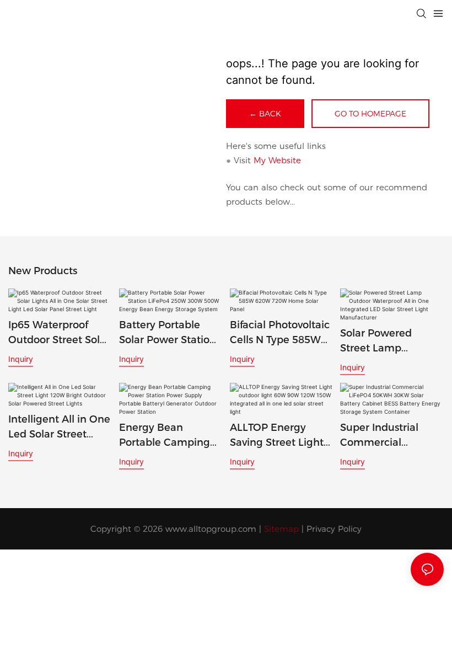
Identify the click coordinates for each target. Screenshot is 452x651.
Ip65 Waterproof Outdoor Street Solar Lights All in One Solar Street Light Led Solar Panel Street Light (59, 333)
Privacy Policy (334, 529)
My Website (277, 160)
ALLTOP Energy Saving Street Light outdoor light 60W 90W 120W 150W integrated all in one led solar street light (280, 435)
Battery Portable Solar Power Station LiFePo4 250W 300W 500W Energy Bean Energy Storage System (169, 333)
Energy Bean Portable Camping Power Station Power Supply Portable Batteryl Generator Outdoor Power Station (166, 435)
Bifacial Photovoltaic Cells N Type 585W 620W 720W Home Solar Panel (280, 333)
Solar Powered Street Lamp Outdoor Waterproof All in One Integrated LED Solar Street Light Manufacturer (391, 341)
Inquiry (20, 359)
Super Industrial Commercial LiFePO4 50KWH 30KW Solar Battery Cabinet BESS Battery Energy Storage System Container (388, 435)
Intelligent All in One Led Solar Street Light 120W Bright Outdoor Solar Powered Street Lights (59, 427)
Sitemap (281, 529)
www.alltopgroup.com (210, 529)
